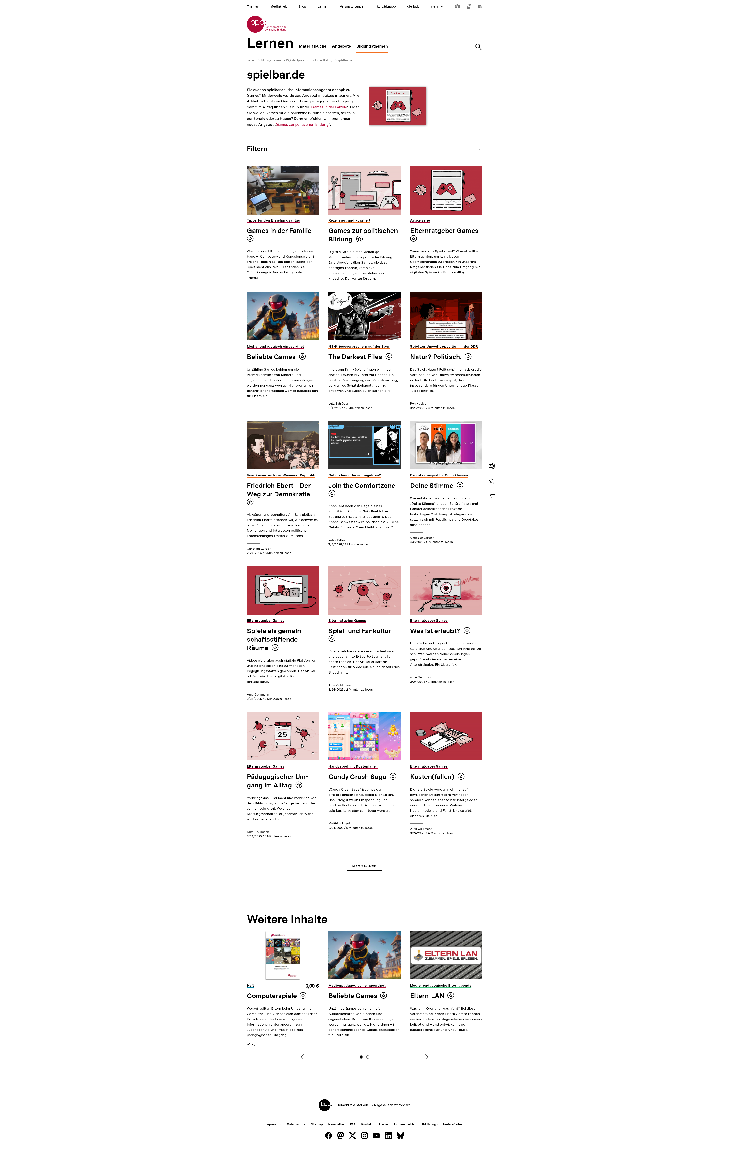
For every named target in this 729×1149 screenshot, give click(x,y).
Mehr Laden (364, 866)
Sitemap (317, 1124)
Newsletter (336, 1124)
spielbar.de (345, 60)
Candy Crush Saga (358, 777)
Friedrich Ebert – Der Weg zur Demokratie (279, 490)
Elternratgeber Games (444, 231)
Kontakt (367, 1124)
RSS (353, 1124)
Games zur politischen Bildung (302, 124)
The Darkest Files (355, 357)
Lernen (251, 60)
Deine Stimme (432, 486)
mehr (437, 6)
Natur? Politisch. (436, 357)
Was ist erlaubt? (436, 631)
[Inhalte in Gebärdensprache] (468, 7)
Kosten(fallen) (433, 777)
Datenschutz (296, 1124)
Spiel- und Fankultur (359, 631)
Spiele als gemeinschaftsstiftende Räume (275, 639)
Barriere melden (405, 1124)
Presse (383, 1124)
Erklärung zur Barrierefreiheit (443, 1124)
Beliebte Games (272, 357)
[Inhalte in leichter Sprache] (457, 7)
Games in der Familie (329, 107)
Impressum (273, 1124)
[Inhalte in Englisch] (480, 7)
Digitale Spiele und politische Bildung (309, 60)
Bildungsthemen (271, 60)
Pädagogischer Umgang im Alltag (277, 781)
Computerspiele (272, 996)
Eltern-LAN (427, 996)
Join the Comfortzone (361, 486)
